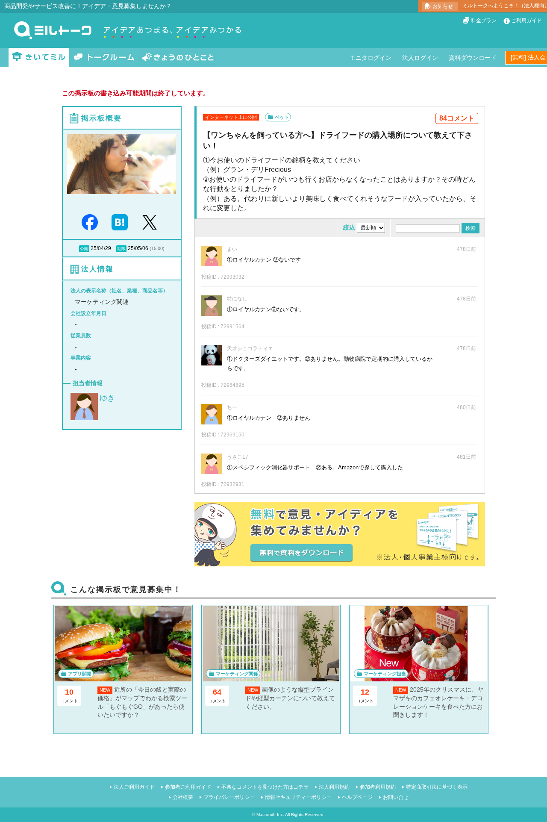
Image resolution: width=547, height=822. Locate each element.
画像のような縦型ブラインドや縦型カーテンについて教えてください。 (290, 698)
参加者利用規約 (378, 787)
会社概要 (183, 797)
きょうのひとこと (177, 57)
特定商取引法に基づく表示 (437, 787)
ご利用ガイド (526, 21)
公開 (84, 248)
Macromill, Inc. (270, 814)
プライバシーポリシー (229, 797)
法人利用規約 (334, 787)
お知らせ (442, 6)
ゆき (107, 398)
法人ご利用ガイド (134, 787)
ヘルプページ (357, 797)
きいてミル (39, 57)
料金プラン (484, 21)
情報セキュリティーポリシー (298, 797)
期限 (121, 248)
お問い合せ (396, 797)
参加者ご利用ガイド (188, 787)
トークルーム (104, 57)
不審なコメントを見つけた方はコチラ (265, 787)
